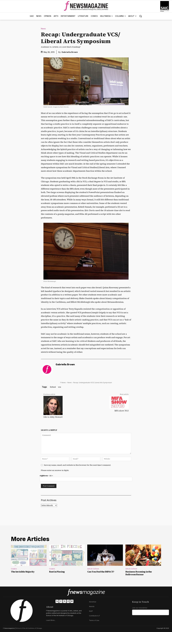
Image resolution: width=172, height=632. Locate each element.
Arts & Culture (93, 569)
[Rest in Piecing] (67, 555)
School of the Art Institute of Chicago (29, 628)
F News (63, 382)
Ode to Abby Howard (52, 417)
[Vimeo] (71, 601)
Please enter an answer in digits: (55, 470)
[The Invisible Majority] (29, 555)
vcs (59, 387)
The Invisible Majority (23, 571)
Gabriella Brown (70, 52)
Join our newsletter (139, 608)
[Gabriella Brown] (47, 369)
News (43, 29)
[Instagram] (68, 601)
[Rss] (57, 601)
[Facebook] (60, 601)
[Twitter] (64, 601)
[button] (140, 16)
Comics (14, 569)
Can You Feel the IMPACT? (100, 571)
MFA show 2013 (122, 410)
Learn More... (51, 620)
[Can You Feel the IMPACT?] (105, 555)
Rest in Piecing (57, 571)
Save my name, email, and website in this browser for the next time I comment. (77, 465)
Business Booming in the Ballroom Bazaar (138, 573)
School (53, 387)
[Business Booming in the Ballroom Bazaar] (143, 555)
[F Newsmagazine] (164, 6)
